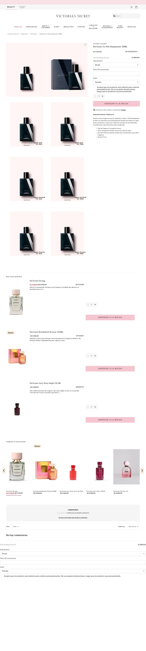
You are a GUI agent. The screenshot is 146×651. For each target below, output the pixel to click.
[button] (26, 70)
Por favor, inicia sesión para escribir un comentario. (73, 517)
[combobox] (126, 15)
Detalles (123, 110)
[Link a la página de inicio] (13, 34)
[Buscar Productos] (114, 15)
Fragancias (24, 34)
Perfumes (34, 34)
